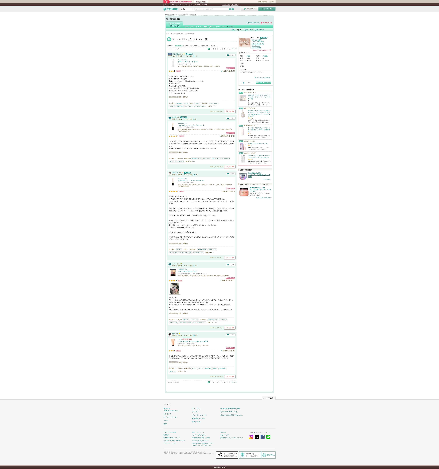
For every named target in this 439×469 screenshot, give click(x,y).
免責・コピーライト (198, 432)
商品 (233, 30)
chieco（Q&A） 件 (258, 44)
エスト (180, 339)
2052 (194, 174)
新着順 (186, 45)
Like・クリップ (227, 27)
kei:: (173, 334)
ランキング (172, 4)
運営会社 (223, 432)
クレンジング (189, 106)
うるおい (197, 103)
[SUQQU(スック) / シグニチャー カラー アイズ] (173, 275)
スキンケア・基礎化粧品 (176, 106)
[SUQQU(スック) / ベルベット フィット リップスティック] (173, 129)
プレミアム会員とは (169, 432)
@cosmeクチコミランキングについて (232, 438)
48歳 (248, 56)
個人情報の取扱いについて (171, 438)
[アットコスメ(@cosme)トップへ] (170, 10)
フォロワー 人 (256, 47)
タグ (251, 30)
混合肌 (265, 56)
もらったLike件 (258, 41)
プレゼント (196, 412)
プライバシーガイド (169, 443)
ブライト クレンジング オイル (188, 62)
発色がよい (186, 319)
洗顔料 (215, 368)
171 (194, 265)
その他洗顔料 (190, 343)
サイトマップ (224, 435)
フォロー (217, 27)
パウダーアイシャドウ (185, 273)
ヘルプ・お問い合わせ (199, 435)
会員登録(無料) (262, 2)
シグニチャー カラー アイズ (187, 271)
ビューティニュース (199, 415)
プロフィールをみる (263, 77)
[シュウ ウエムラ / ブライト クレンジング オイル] (173, 66)
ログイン (271, 2)
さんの (262, 50)
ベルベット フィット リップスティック (191, 125)
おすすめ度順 (204, 45)
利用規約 (166, 435)
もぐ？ (174, 263)
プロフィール (189, 27)
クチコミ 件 (256, 40)
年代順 (213, 45)
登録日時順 (178, 45)
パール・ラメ (194, 319)
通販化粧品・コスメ (182, 103)
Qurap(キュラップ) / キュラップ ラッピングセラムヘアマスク (259, 175)
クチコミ (199, 27)
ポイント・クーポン (170, 417)
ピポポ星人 (176, 54)
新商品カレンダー (198, 418)
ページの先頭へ (269, 398)
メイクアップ (206, 158)
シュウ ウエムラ (182, 59)
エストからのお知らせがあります (187, 339)
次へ (233, 49)
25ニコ (189, 39)
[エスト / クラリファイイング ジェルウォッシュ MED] (173, 345)
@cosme (171, 409)
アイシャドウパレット (199, 273)
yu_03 (174, 117)
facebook (263, 437)
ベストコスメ (234, 4)
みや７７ (175, 172)
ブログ (187, 4)
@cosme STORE (229, 412)
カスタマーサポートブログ (200, 440)
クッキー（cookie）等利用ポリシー (174, 440)
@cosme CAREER (231, 415)
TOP (166, 4)
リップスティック (188, 127)
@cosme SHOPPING (230, 408)
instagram (251, 437)
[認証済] (189, 54)
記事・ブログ (259, 30)
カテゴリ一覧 (226, 4)
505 (194, 335)
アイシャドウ (173, 322)
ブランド (180, 4)
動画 (205, 27)
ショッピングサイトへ (230, 68)
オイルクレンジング (184, 64)
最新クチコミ (197, 422)
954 (194, 56)
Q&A (192, 4)
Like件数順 (194, 45)
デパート (179, 249)
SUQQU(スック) (182, 123)
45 (193, 119)
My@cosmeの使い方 (252, 23)
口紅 (180, 127)
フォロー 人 (256, 46)
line (268, 437)
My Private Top (267, 23)
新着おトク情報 (201, 2)
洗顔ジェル (182, 343)
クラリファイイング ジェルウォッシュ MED (193, 341)
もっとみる (266, 179)
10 (229, 49)
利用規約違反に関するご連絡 (201, 438)
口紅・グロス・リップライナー (221, 158)
